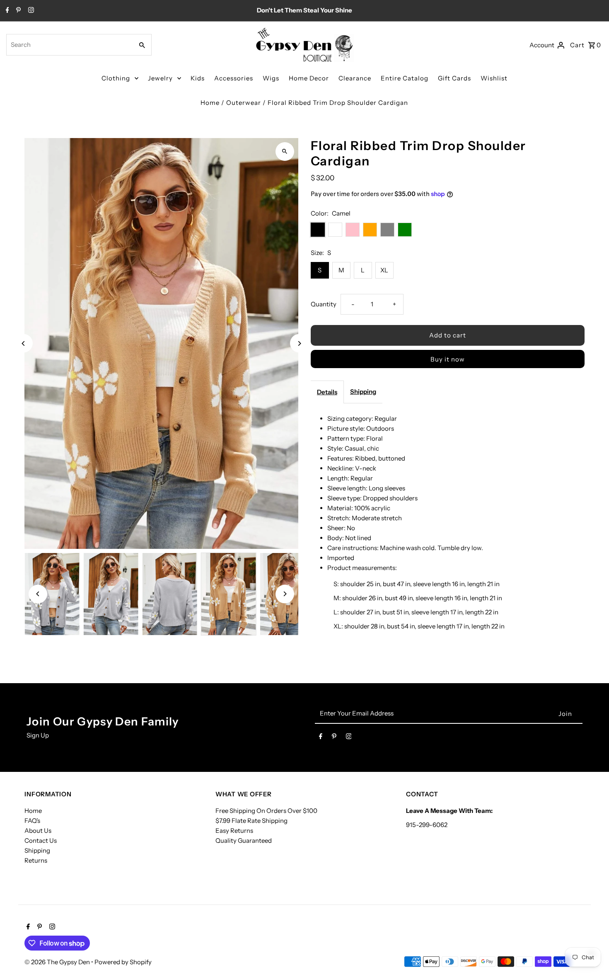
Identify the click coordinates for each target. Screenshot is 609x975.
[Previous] (23, 343)
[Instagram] (30, 10)
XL (384, 270)
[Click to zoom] (285, 151)
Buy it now (447, 359)
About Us (37, 830)
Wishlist (494, 78)
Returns (35, 860)
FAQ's (32, 821)
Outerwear (243, 103)
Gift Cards (454, 78)
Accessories (233, 78)
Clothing (116, 78)
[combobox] (69, 44)
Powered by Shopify (123, 962)
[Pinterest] (17, 10)
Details (327, 392)
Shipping (363, 391)
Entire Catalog (404, 78)
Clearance (354, 78)
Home (210, 103)
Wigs (271, 78)
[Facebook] (6, 10)
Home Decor (309, 78)
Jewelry (160, 78)
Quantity (323, 304)
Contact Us (40, 840)
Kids (198, 78)
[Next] (299, 343)
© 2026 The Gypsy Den (57, 962)
